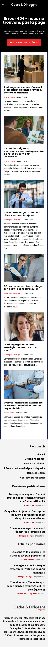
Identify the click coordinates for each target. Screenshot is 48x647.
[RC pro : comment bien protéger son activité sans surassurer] (24, 268)
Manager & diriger (12, 220)
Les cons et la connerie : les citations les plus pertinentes (27, 554)
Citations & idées (26, 560)
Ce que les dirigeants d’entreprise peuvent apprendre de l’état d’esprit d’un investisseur (24, 152)
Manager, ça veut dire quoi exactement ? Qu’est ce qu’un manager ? (27, 569)
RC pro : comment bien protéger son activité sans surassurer (23, 288)
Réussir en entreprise (26, 594)
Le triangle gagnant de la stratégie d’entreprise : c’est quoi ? (21, 347)
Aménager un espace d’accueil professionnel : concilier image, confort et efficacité (23, 89)
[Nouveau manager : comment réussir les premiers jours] (24, 194)
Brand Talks (9, 97)
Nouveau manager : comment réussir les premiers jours (22, 214)
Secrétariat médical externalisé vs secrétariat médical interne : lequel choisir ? (23, 405)
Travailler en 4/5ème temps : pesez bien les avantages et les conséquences (26, 586)
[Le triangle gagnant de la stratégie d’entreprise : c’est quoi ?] (24, 326)
